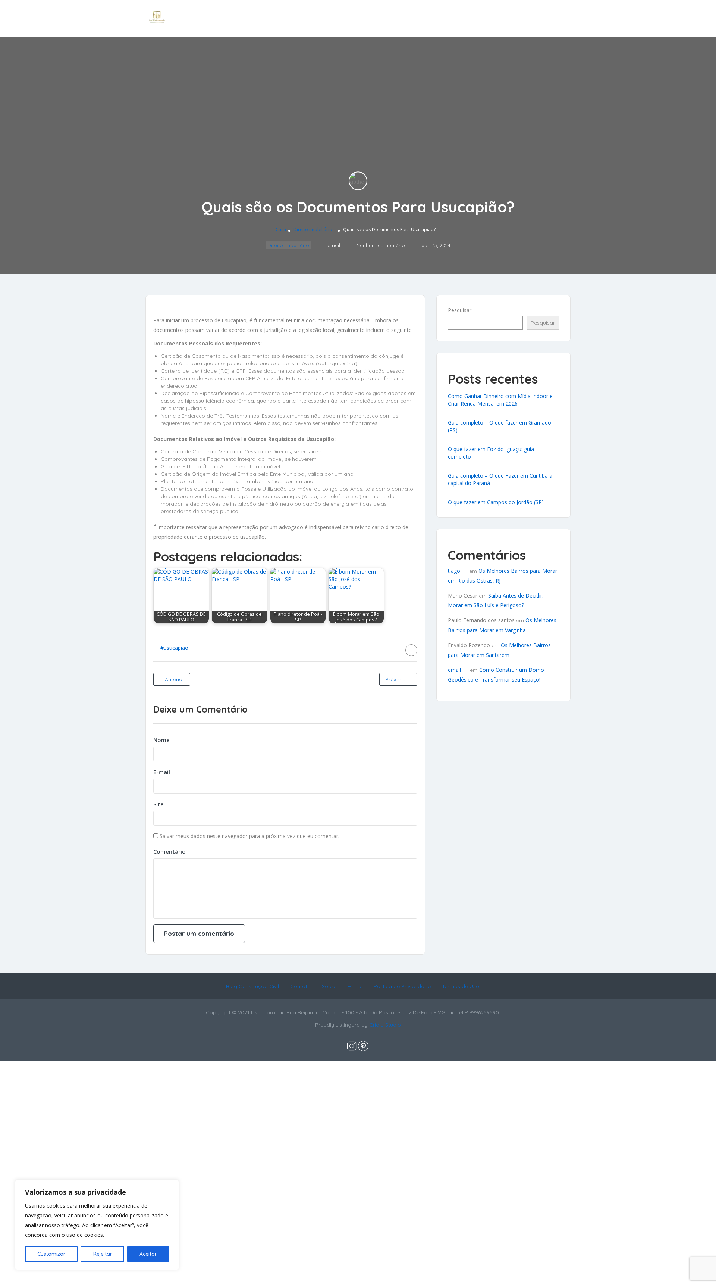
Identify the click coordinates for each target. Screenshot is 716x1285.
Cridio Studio (385, 1024)
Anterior (173, 679)
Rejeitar (102, 1254)
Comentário (169, 851)
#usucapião (174, 647)
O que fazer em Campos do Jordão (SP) (496, 502)
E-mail (161, 772)
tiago (454, 570)
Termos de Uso (460, 986)
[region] (97, 1225)
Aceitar (148, 1254)
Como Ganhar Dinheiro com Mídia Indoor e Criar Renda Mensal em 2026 (500, 399)
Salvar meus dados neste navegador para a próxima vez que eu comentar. (249, 835)
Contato (300, 986)
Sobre (329, 986)
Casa (281, 229)
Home (355, 986)
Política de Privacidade (402, 986)
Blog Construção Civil (252, 986)
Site (158, 804)
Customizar (51, 1254)
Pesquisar (459, 310)
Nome (161, 740)
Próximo (396, 679)
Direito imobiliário (312, 229)
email (454, 669)
